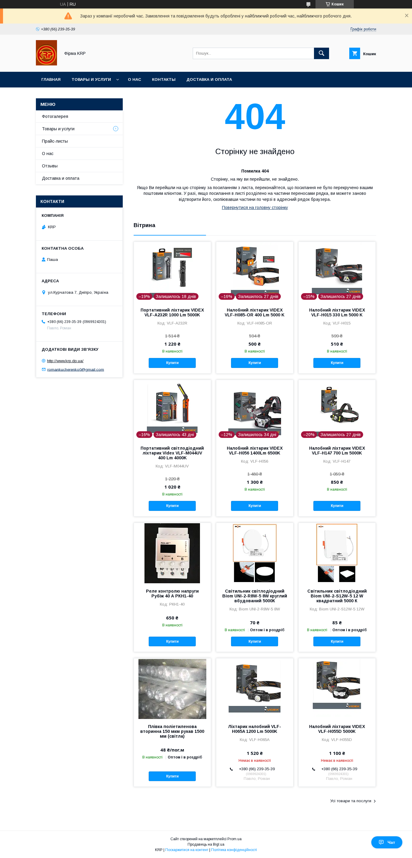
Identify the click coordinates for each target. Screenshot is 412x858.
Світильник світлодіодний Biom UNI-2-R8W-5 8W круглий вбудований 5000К (254, 596)
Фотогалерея (55, 116)
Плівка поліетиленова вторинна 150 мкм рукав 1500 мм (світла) (172, 731)
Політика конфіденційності (234, 850)
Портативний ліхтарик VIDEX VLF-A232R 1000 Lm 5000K (172, 312)
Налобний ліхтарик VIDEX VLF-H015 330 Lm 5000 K (337, 312)
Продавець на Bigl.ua (206, 844)
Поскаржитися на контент (186, 850)
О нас (134, 79)
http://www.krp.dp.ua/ (65, 361)
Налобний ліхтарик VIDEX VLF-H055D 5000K (337, 729)
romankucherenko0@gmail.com (75, 369)
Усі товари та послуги (350, 801)
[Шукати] (321, 53)
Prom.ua (234, 839)
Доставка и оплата (209, 79)
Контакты (164, 79)
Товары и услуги (91, 79)
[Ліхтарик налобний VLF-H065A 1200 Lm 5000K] (254, 688)
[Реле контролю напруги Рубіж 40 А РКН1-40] (172, 553)
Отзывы (50, 165)
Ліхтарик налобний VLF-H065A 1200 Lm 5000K (254, 729)
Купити (172, 363)
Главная (51, 79)
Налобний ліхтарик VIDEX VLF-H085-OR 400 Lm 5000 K (254, 312)
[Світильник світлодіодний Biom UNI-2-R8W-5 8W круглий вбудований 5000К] (254, 553)
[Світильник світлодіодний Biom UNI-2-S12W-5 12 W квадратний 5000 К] (337, 553)
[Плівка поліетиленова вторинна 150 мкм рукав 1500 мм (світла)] (172, 688)
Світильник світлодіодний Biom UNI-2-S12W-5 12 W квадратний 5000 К (337, 596)
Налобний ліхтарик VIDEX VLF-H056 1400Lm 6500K (255, 450)
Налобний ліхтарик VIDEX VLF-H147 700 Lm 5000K (337, 450)
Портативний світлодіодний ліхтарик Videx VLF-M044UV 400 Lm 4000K (172, 453)
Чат (391, 842)
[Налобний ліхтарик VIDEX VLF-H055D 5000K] (337, 688)
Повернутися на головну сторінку (255, 207)
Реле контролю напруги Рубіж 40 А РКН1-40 (172, 593)
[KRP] (46, 64)
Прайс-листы (55, 141)
